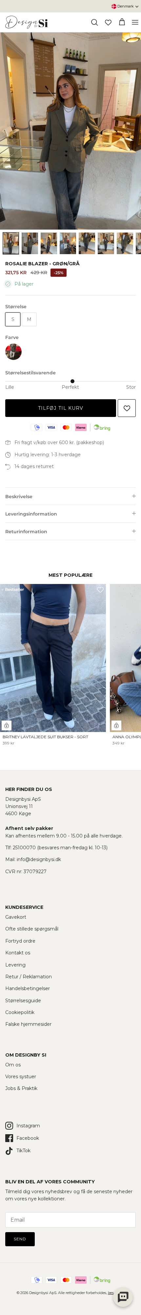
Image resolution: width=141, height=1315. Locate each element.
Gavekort (15, 917)
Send (20, 1238)
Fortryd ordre (20, 941)
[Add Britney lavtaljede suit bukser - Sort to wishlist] (100, 589)
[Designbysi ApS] (26, 22)
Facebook (27, 1138)
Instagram (28, 1126)
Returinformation (26, 532)
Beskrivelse (18, 496)
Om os (13, 1065)
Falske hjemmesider (28, 1024)
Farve (12, 337)
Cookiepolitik (19, 1012)
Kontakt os (17, 953)
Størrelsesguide (23, 1001)
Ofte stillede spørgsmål (31, 929)
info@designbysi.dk (39, 859)
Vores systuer (20, 1077)
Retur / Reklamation (28, 977)
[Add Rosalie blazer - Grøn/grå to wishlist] (127, 408)
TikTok (23, 1151)
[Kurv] (122, 22)
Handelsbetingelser (27, 988)
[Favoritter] (108, 22)
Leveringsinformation (31, 514)
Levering (15, 965)
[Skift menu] (135, 22)
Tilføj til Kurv (61, 408)
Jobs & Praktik (21, 1088)
